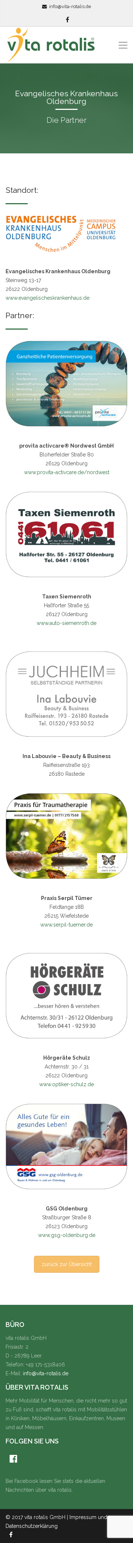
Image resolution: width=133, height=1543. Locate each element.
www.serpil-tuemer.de (66, 925)
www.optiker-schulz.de (66, 1084)
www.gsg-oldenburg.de (66, 1235)
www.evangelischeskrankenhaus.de (47, 298)
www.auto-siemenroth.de (66, 623)
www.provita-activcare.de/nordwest (66, 472)
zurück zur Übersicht (67, 1264)
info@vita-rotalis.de (70, 6)
